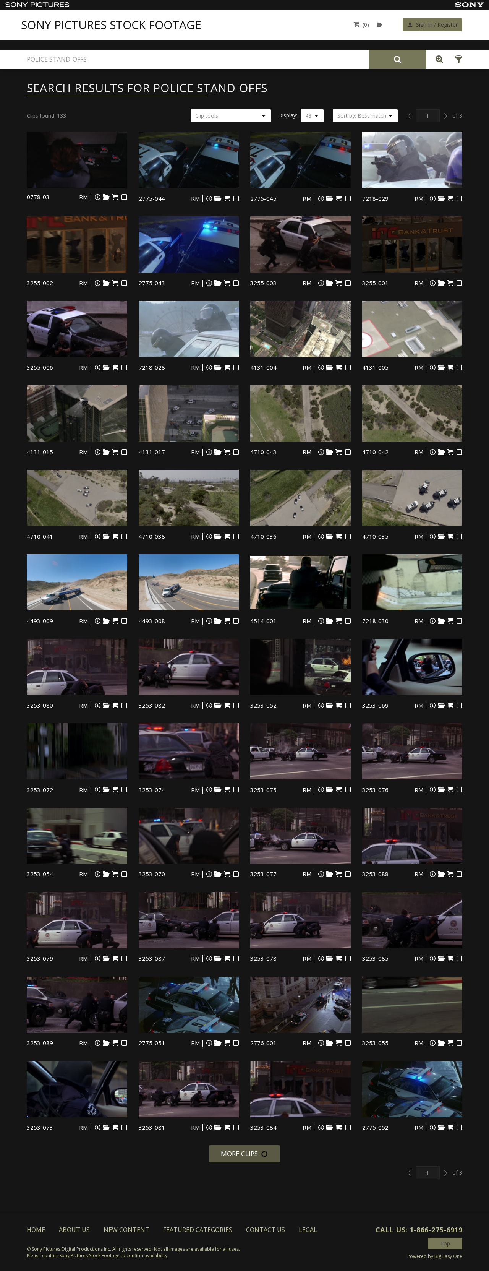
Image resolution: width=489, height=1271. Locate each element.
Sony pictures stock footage (111, 24)
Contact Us (265, 1230)
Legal (308, 1230)
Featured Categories (197, 1230)
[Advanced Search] (437, 59)
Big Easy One (448, 1256)
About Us (74, 1230)
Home (36, 1230)
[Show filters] (456, 59)
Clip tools (206, 115)
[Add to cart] (115, 197)
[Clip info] (97, 197)
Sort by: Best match (361, 115)
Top (445, 1243)
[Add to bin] (106, 197)
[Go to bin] (381, 24)
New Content (126, 1230)
